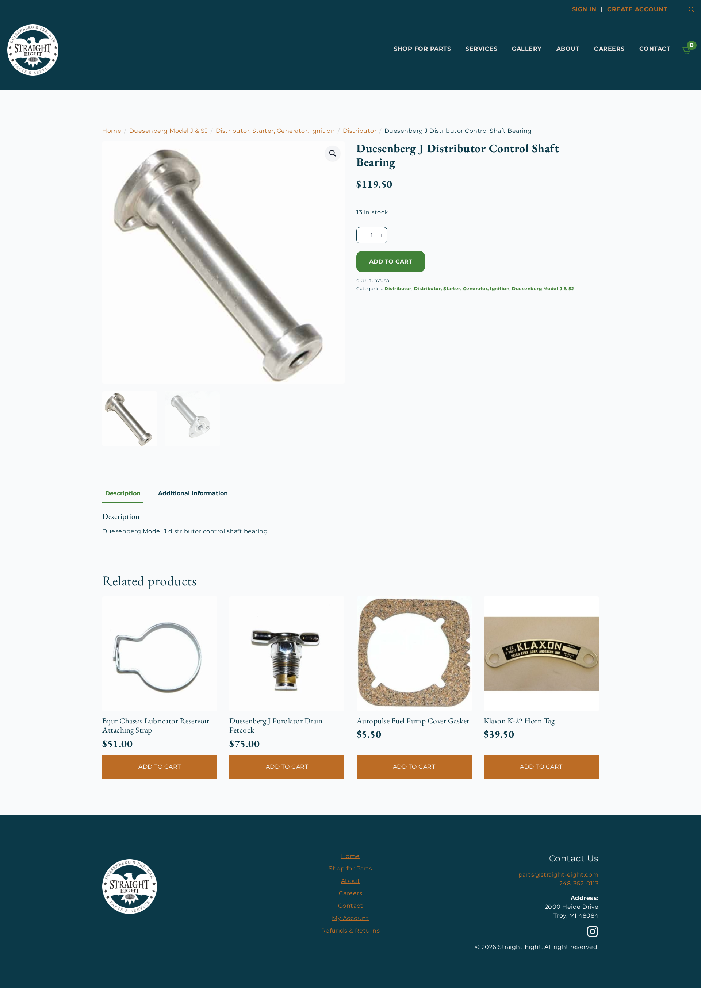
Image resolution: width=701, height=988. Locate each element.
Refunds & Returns (350, 930)
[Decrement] (362, 235)
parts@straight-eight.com (558, 874)
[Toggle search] (691, 9)
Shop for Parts (422, 48)
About (568, 48)
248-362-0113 (579, 883)
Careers (609, 48)
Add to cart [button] (159, 766)
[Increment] (382, 235)
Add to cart (390, 261)
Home (111, 130)
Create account (637, 9)
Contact (655, 48)
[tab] (122, 493)
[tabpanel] (350, 524)
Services (481, 48)
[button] (333, 153)
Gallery (527, 48)
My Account (350, 918)
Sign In (584, 9)
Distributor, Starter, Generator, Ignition (275, 130)
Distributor (360, 130)
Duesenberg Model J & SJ (168, 130)
